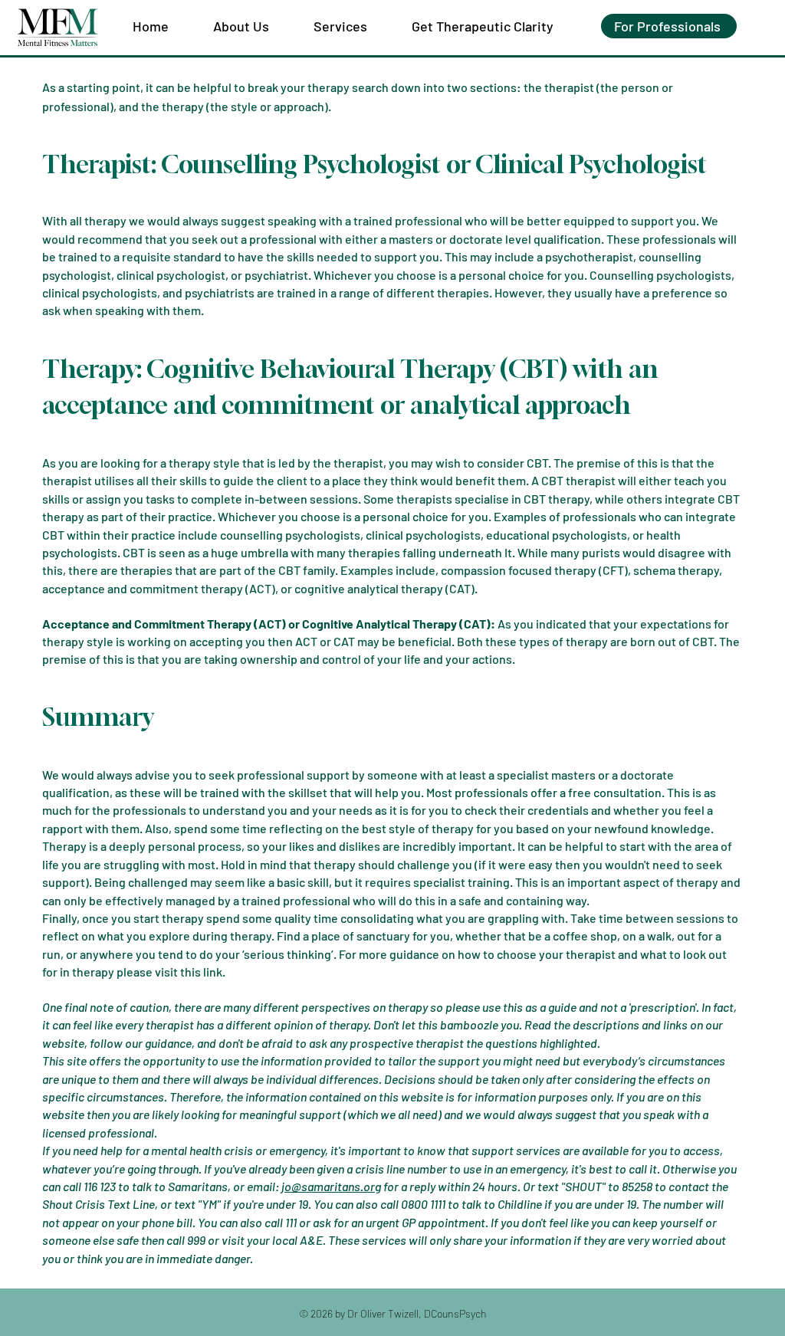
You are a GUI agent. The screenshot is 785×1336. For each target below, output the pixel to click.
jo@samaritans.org (331, 1186)
